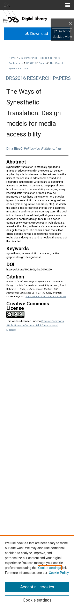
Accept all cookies (37, 586)
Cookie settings (49, 568)
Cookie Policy (59, 573)
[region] (37, 572)
